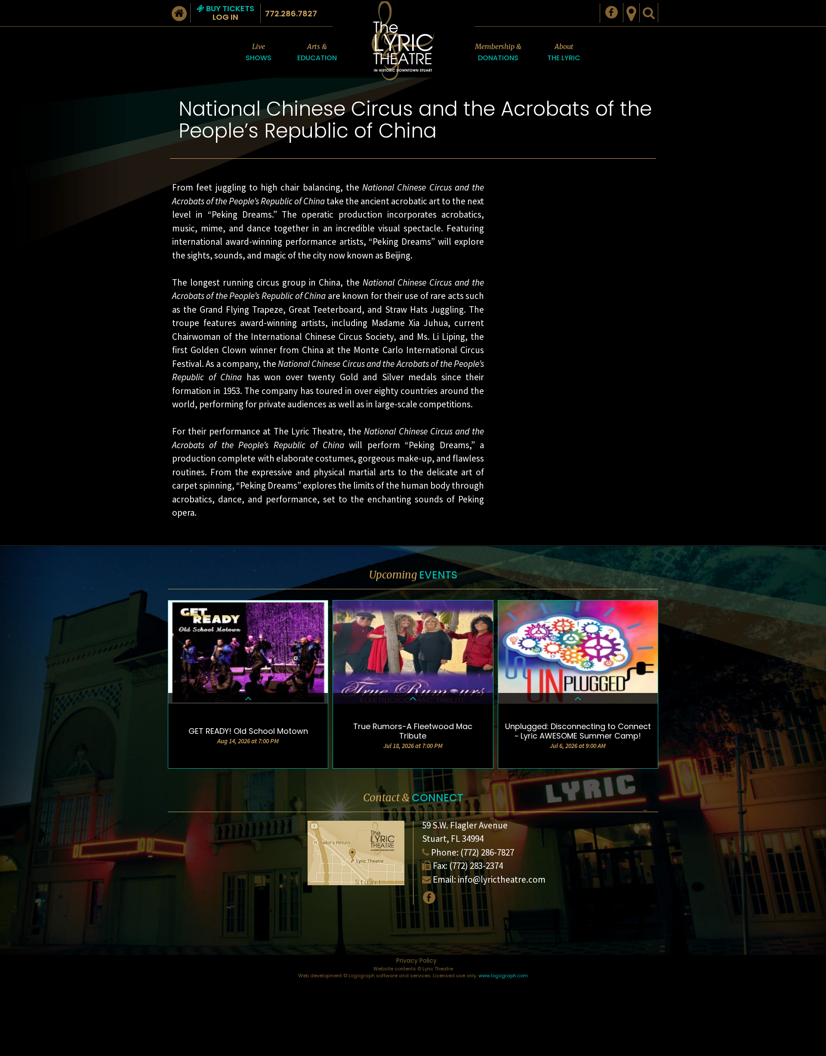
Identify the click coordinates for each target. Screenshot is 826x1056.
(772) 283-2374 (476, 865)
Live (258, 52)
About (563, 52)
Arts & (317, 52)
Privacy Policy (416, 960)
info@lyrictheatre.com (502, 879)
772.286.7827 (291, 13)
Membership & (498, 52)
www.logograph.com (503, 975)
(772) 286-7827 (487, 852)
